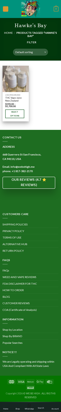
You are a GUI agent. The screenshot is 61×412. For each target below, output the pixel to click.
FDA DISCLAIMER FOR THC (20, 283)
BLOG (6, 296)
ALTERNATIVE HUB (15, 244)
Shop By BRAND (12, 336)
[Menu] (5, 9)
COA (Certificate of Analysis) (20, 309)
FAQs (6, 270)
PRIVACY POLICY (13, 231)
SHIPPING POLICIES (15, 224)
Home (8, 32)
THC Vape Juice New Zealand (13, 99)
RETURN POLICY (13, 250)
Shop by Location (13, 329)
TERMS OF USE (12, 237)
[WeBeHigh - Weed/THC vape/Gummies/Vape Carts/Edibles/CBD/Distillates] (30, 9)
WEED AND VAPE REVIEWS (19, 277)
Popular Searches (13, 342)
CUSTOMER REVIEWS (16, 303)
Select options (14, 114)
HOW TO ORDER (13, 290)
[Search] (47, 9)
